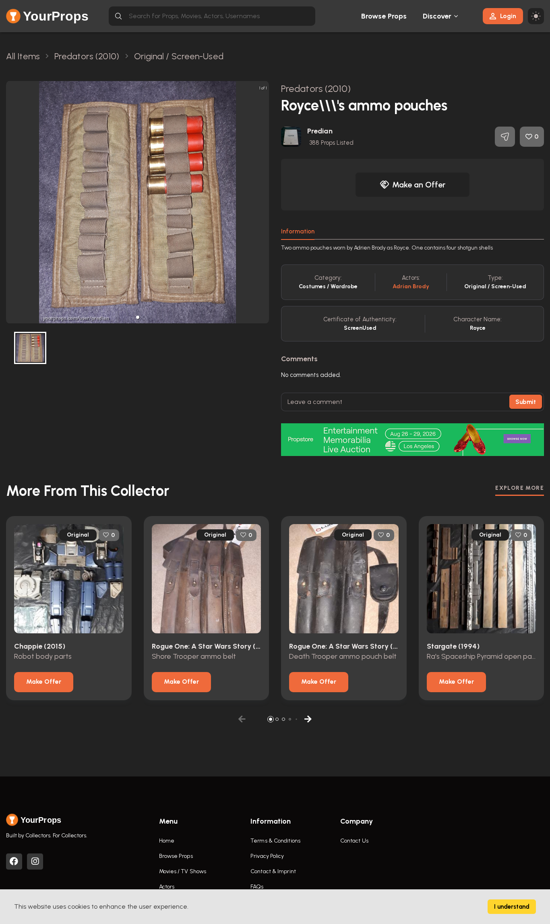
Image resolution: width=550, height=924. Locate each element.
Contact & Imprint (273, 871)
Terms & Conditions (275, 840)
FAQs (256, 886)
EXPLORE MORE (519, 488)
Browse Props (384, 16)
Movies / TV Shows (183, 871)
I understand (511, 906)
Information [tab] (297, 231)
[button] (137, 317)
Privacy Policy (267, 856)
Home (166, 840)
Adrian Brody (411, 286)
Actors (167, 886)
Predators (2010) (316, 88)
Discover (437, 16)
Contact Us (354, 840)
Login (508, 16)
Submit (525, 402)
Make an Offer (418, 184)
